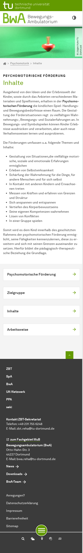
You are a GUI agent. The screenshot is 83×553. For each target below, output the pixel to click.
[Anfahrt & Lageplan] (42, 539)
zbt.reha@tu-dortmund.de (35, 428)
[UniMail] (59, 539)
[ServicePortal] (50, 539)
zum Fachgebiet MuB (25, 439)
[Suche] (23, 539)
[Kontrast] (74, 18)
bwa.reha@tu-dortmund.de (36, 459)
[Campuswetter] (33, 539)
